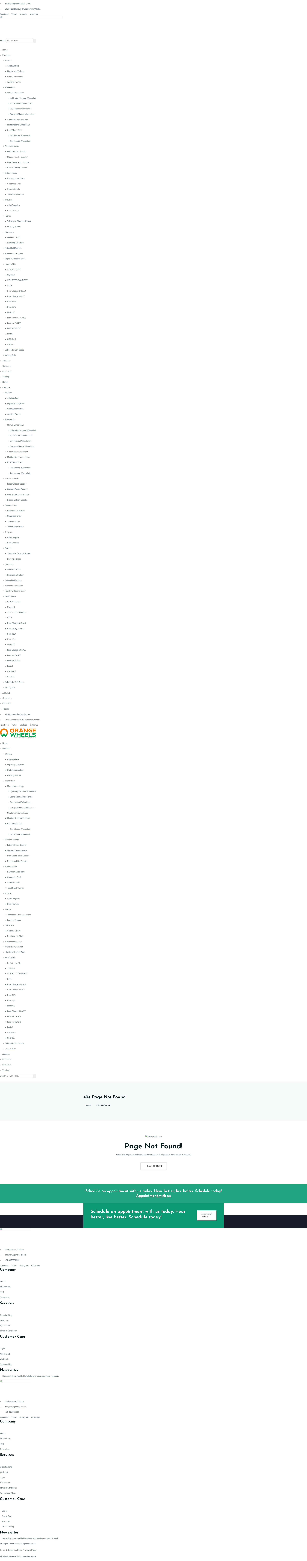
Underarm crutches (15, 77)
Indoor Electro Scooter (16, 152)
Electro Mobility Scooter (17, 168)
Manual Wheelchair (15, 93)
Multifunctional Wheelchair (18, 125)
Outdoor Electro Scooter (17, 157)
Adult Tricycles (13, 205)
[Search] (34, 41)
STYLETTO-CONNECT (17, 280)
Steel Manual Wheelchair (20, 109)
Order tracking (6, 1315)
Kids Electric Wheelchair (20, 136)
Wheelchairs (10, 87)
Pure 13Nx (11, 307)
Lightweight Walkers (15, 71)
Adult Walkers (13, 66)
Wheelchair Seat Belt (14, 253)
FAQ (2, 1292)
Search (3, 41)
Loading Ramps (14, 227)
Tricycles (8, 200)
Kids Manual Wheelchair (20, 141)
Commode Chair (14, 184)
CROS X (11, 345)
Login (2, 1349)
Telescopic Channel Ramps (19, 221)
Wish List (4, 1320)
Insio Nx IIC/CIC (14, 328)
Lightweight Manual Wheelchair (23, 98)
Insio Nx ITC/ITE (14, 323)
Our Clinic (6, 371)
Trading (5, 377)
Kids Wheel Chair (14, 130)
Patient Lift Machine (13, 248)
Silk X (9, 286)
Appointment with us (153, 1196)
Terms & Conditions (8, 1331)
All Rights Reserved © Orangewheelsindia (18, 1544)
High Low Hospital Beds (15, 259)
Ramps (8, 216)
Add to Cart (5, 1354)
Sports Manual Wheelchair (21, 103)
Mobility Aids (10, 355)
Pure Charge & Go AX (16, 291)
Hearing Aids (10, 264)
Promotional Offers (8, 1493)
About (2, 1282)
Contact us (7, 366)
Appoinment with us (206, 1215)
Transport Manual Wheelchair (22, 114)
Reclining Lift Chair (15, 243)
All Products (5, 1287)
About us (6, 361)
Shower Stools (13, 189)
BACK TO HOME (154, 1166)
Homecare (9, 232)
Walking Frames (14, 82)
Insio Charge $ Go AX (16, 318)
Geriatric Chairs (14, 237)
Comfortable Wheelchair (17, 119)
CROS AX (11, 339)
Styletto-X (11, 275)
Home (5, 50)
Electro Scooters (12, 146)
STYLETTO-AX (14, 270)
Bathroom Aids (11, 173)
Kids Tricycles (13, 211)
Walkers (8, 61)
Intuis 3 (10, 334)
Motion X (11, 312)
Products (6, 55)
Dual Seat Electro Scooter (18, 162)
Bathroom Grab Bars (16, 178)
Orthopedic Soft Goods (14, 350)
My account (5, 1326)
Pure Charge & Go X (16, 296)
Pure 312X (11, 302)
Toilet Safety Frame (15, 195)
